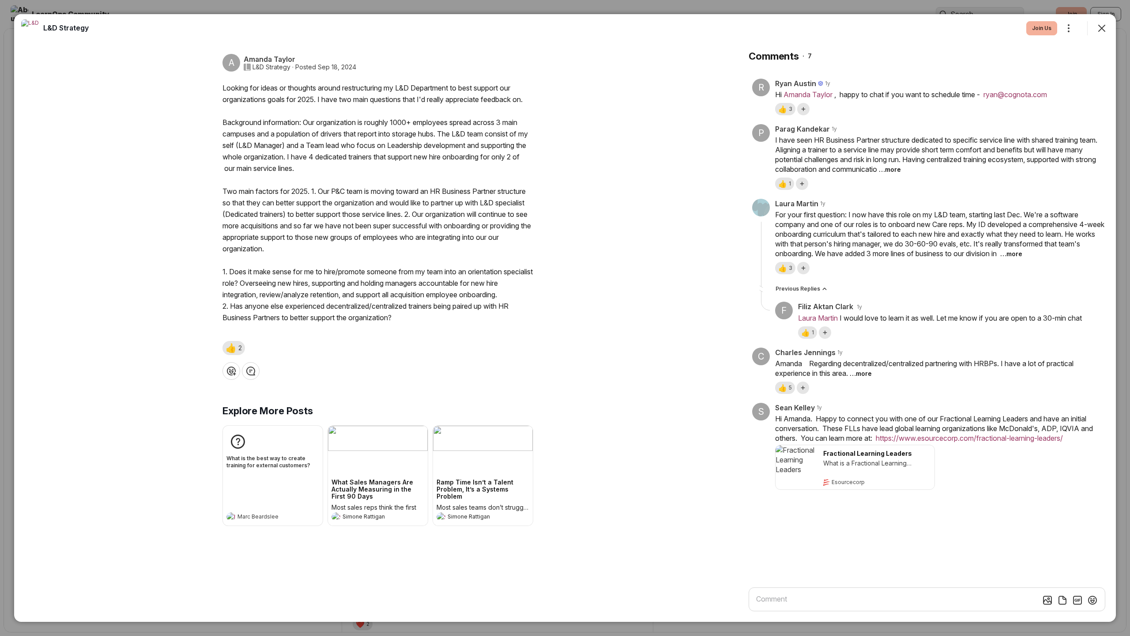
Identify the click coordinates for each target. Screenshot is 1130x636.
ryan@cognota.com (1015, 94)
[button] (233, 348)
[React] (231, 371)
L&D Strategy (271, 67)
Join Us (1041, 28)
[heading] (263, 517)
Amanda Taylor (807, 94)
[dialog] (565, 318)
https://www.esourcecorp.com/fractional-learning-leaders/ (969, 438)
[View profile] (230, 516)
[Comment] (251, 371)
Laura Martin (818, 318)
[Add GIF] (1077, 600)
